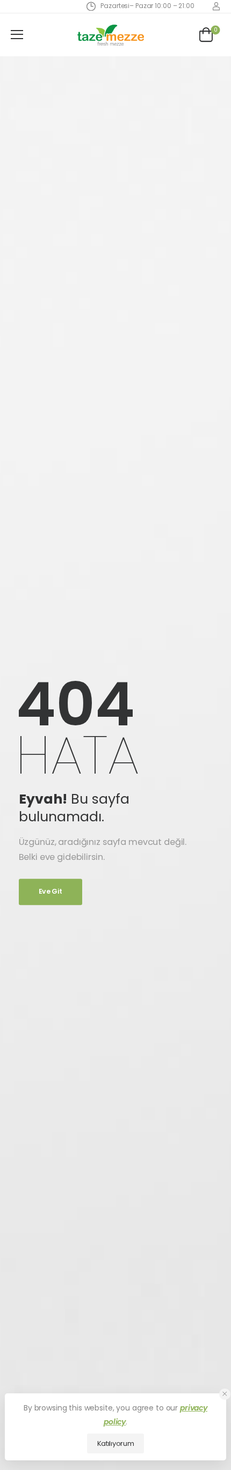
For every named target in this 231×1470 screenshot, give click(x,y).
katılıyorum (115, 1443)
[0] (206, 35)
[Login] (216, 6)
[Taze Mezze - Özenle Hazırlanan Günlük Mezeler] (110, 35)
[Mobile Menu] (17, 34)
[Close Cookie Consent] (224, 1394)
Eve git (50, 891)
